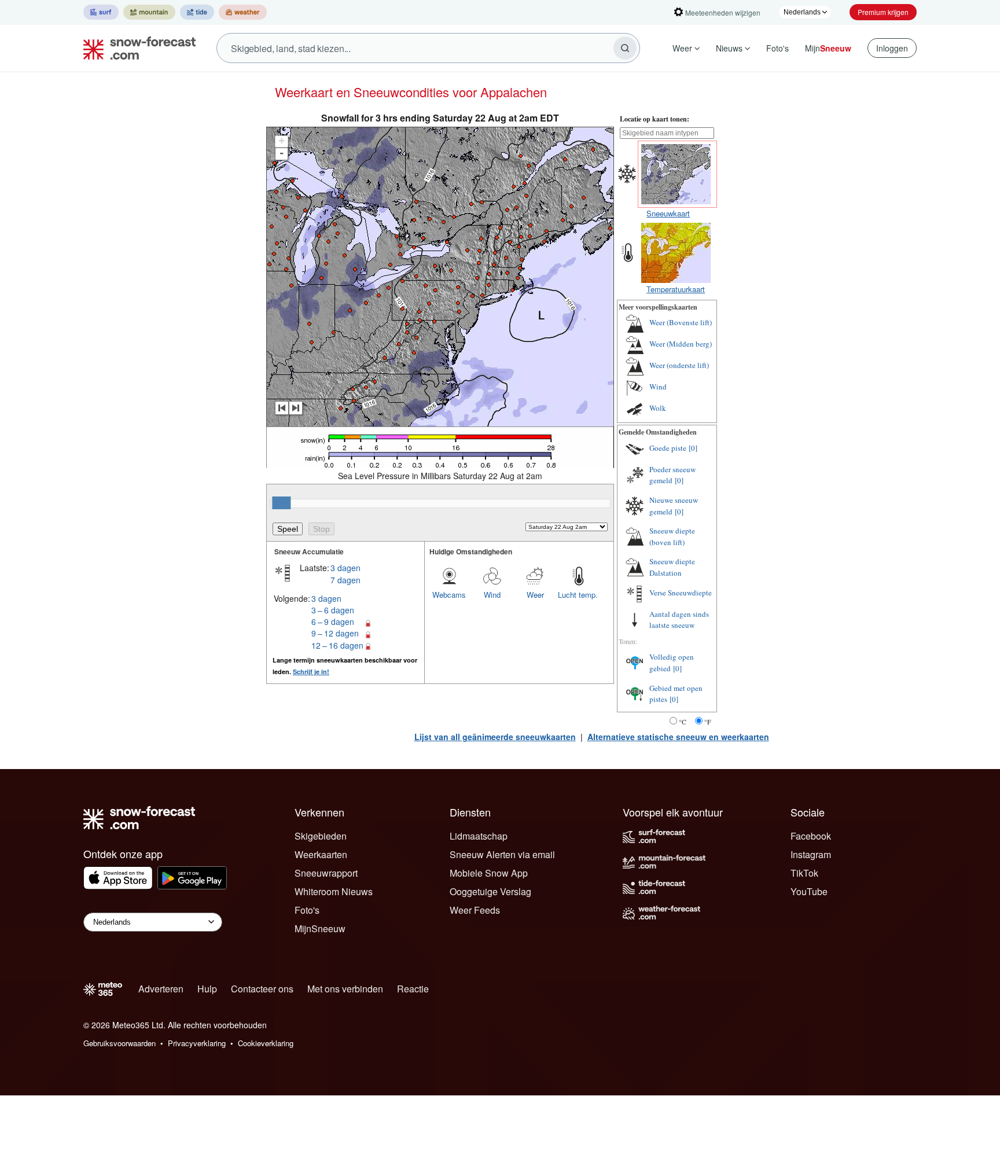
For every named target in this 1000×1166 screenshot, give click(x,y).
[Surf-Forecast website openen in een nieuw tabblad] (101, 12)
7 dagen (345, 580)
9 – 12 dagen (335, 633)
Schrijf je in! (311, 671)
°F (707, 721)
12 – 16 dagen (337, 645)
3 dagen (345, 567)
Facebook (811, 836)
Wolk (657, 408)
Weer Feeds (475, 910)
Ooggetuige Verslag (490, 891)
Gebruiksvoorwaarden (119, 1043)
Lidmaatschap (479, 836)
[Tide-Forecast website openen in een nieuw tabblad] (197, 12)
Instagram (811, 854)
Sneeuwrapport (326, 873)
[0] (693, 448)
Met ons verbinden (345, 988)
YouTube (809, 891)
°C (682, 721)
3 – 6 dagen (332, 610)
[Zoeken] (625, 48)
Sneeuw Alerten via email (502, 854)
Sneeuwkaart (668, 213)
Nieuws (729, 48)
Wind (492, 594)
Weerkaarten (321, 854)
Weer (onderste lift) (679, 365)
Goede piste (667, 448)
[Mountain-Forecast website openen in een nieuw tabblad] (149, 12)
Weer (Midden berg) (680, 344)
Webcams (449, 594)
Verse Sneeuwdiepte (680, 592)
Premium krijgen (883, 12)
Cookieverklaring (265, 1043)
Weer (682, 48)
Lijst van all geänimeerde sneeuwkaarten (495, 736)
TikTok (804, 873)
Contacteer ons (262, 988)
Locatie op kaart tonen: (654, 119)
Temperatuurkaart (675, 289)
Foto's (777, 48)
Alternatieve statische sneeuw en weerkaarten (678, 736)
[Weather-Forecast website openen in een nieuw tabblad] (243, 12)
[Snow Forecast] (136, 48)
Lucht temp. (578, 594)
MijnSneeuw (320, 928)
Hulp (207, 988)
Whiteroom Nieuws (334, 891)
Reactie (413, 988)
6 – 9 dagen (332, 621)
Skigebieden (321, 836)
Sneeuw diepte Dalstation (672, 567)
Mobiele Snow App (489, 873)
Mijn (828, 48)
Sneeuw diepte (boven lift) (672, 536)
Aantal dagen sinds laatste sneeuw (679, 620)
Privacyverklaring (197, 1043)
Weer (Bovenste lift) (680, 322)
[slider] (281, 502)
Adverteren (160, 988)
